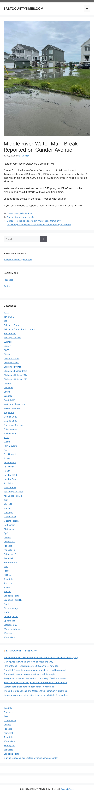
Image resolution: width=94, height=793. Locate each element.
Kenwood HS (10, 487)
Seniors (7, 591)
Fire (5, 450)
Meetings (8, 512)
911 (5, 321)
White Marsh (10, 637)
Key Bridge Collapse (13, 491)
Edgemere (9, 412)
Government (13, 213)
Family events (10, 446)
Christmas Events (12, 367)
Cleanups (8, 387)
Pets (6, 566)
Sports (7, 604)
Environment (10, 433)
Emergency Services (14, 425)
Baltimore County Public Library (19, 329)
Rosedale (8, 579)
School (7, 587)
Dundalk (8, 396)
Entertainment (11, 429)
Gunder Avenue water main (20, 217)
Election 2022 (10, 417)
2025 (6, 312)
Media (7, 508)
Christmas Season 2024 (15, 371)
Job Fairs (8, 483)
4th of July (9, 317)
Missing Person (11, 521)
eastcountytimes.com (14, 404)
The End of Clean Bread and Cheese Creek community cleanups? (36, 691)
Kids (6, 500)
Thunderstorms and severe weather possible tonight (29, 674)
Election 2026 (10, 421)
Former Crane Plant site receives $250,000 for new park (31, 666)
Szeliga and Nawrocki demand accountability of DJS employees (35, 678)
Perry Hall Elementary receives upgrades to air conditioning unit (35, 670)
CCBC (6, 350)
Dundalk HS (9, 400)
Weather (8, 633)
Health (7, 471)
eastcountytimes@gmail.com (18, 259)
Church (7, 383)
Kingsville (8, 504)
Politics (7, 575)
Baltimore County (12, 325)
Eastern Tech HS (12, 408)
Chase (7, 354)
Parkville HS (9, 550)
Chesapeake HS (11, 358)
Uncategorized (11, 616)
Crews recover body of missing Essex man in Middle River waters (36, 695)
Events (7, 442)
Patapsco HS (10, 554)
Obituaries (9, 529)
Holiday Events (11, 479)
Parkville (8, 546)
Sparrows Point (11, 596)
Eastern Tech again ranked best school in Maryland (29, 687)
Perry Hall (8, 558)
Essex (6, 437)
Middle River (26, 213)
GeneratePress (67, 789)
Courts (7, 392)
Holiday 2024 (10, 475)
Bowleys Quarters (12, 337)
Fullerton (8, 458)
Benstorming (10, 333)
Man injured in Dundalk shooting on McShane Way (28, 662)
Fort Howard (10, 454)
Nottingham (9, 525)
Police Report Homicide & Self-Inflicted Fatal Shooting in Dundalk (39, 224)
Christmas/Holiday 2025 (15, 379)
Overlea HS (9, 541)
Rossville (8, 583)
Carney (7, 346)
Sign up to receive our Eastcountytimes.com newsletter (31, 758)
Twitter (7, 286)
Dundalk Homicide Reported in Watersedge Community (34, 221)
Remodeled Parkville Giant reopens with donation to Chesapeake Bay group (41, 657)
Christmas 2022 (11, 362)
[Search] (43, 239)
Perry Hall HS (10, 562)
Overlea (7, 537)
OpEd (6, 533)
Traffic (7, 612)
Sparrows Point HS (13, 600)
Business (8, 342)
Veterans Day (10, 625)
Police (7, 571)
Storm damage (11, 608)
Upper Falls (9, 621)
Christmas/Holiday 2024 (16, 375)
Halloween (9, 466)
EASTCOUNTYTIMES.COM (23, 8)
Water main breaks (13, 629)
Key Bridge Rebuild (13, 496)
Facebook (8, 280)
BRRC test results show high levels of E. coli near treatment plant (35, 682)
